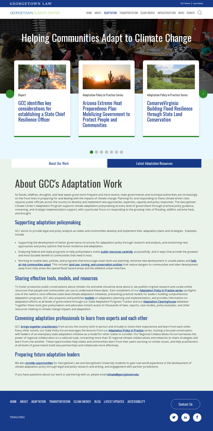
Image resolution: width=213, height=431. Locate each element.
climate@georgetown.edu (123, 374)
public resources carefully (117, 252)
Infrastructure (167, 13)
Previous (10, 94)
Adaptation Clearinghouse (159, 301)
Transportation (128, 13)
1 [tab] (91, 152)
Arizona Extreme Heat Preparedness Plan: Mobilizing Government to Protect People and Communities (106, 114)
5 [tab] (111, 152)
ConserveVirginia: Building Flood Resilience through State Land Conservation (170, 111)
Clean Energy (147, 13)
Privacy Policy (17, 416)
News (181, 13)
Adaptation (110, 13)
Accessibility (136, 401)
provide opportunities (39, 363)
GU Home (185, 3)
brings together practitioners (39, 326)
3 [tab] (101, 152)
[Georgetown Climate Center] (35, 13)
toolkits (89, 298)
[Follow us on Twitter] (174, 417)
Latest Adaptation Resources (154, 163)
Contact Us (186, 404)
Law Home (198, 3)
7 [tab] (121, 152)
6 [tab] (116, 152)
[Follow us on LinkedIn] (185, 417)
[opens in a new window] (31, 3)
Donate (191, 13)
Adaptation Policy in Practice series (161, 290)
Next (203, 94)
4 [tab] (106, 152)
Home (89, 13)
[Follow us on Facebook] (197, 417)
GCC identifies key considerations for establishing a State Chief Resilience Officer (41, 111)
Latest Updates (114, 401)
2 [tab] (96, 152)
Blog (97, 401)
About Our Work (59, 163)
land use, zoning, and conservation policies (95, 264)
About (98, 13)
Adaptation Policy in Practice (126, 330)
